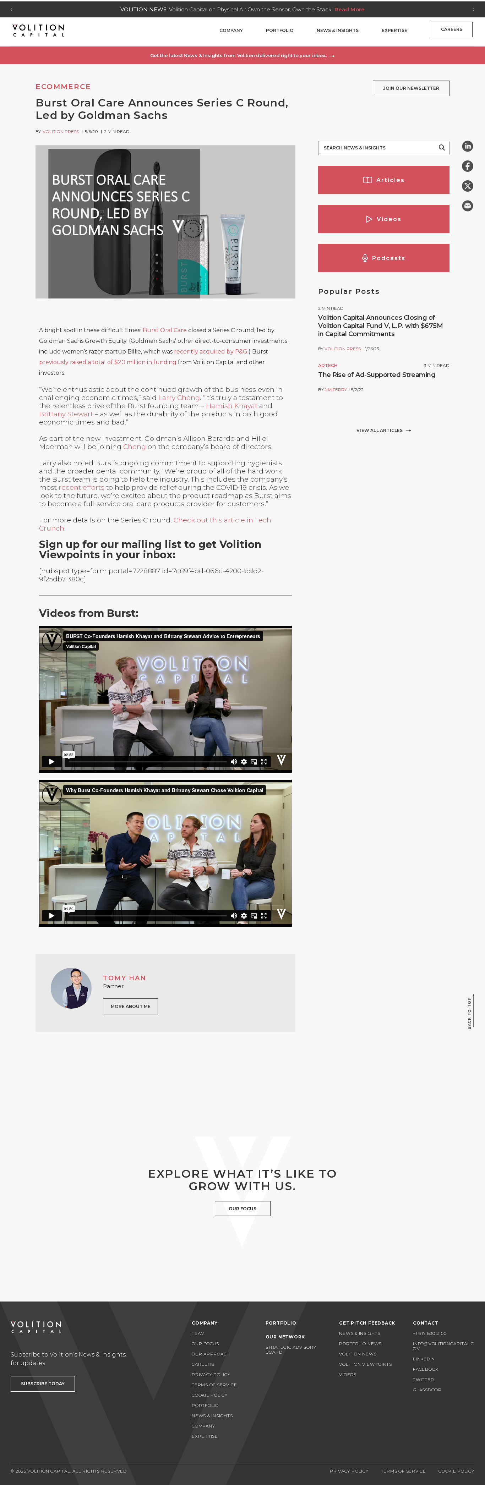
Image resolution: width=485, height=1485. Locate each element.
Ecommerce (63, 86)
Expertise (394, 30)
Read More (349, 9)
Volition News (357, 1354)
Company (231, 30)
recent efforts (82, 487)
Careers (451, 29)
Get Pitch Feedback (367, 1323)
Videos (347, 1374)
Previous (11, 9)
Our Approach (211, 1354)
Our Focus (205, 1343)
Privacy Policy (211, 1374)
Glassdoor (427, 1389)
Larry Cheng (179, 398)
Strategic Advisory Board (291, 1349)
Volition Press (61, 131)
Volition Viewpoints (365, 1364)
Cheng (134, 447)
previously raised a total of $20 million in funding (107, 362)
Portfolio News (360, 1343)
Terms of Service (214, 1384)
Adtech (328, 365)
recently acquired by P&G (210, 351)
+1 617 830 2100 (430, 1333)
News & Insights (338, 30)
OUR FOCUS (242, 1208)
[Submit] (442, 148)
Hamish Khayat (231, 406)
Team (198, 1333)
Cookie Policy (210, 1395)
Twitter (423, 1379)
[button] (242, 55)
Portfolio (280, 30)
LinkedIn (424, 1358)
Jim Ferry (336, 389)
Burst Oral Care (165, 330)
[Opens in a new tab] (467, 146)
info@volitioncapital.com (443, 1346)
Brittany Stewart (66, 414)
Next (473, 9)
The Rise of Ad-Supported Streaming (376, 375)
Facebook (425, 1369)
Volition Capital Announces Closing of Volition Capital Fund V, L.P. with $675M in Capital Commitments (380, 326)
